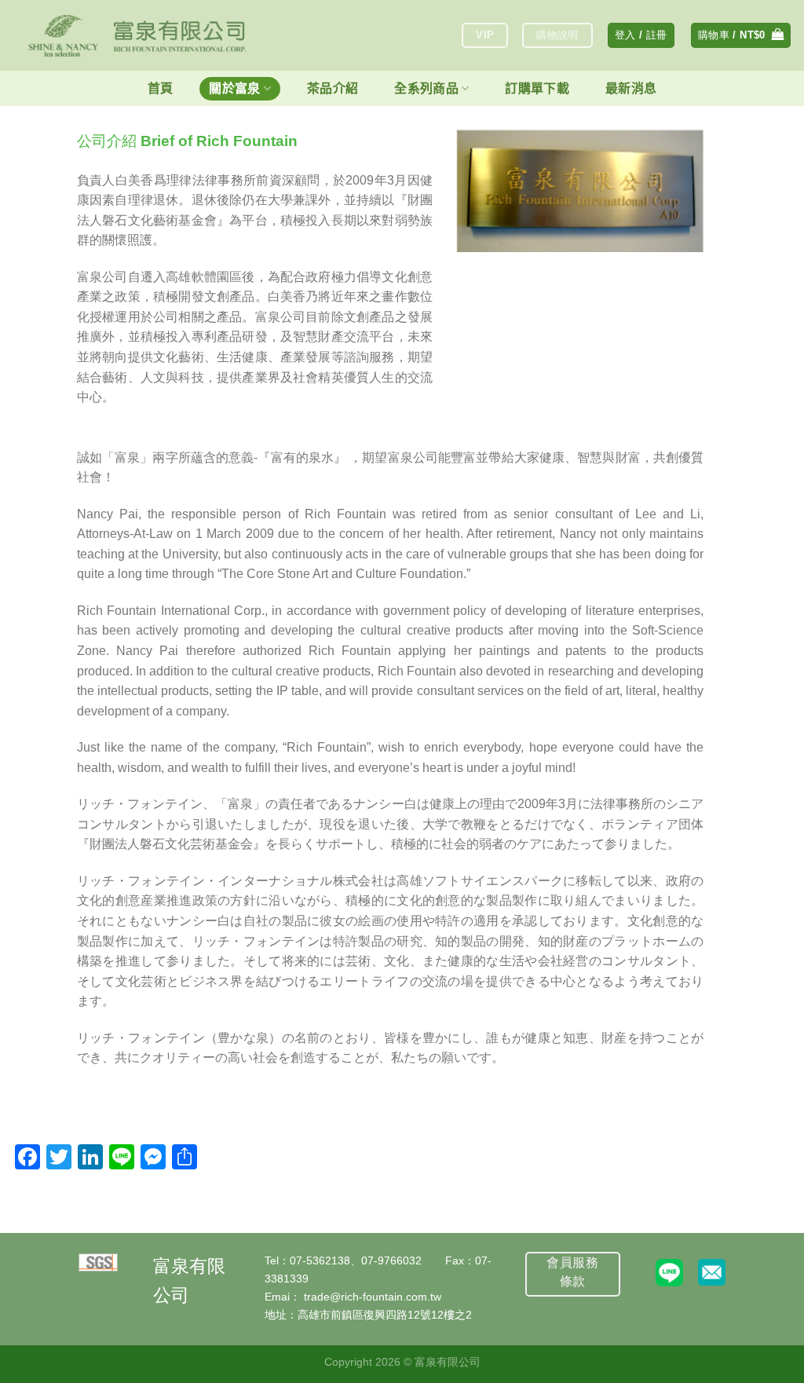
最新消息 (630, 88)
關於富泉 (234, 88)
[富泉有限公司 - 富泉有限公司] (138, 35)
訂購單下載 (537, 88)
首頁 (161, 88)
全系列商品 (426, 88)
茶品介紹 (332, 88)
